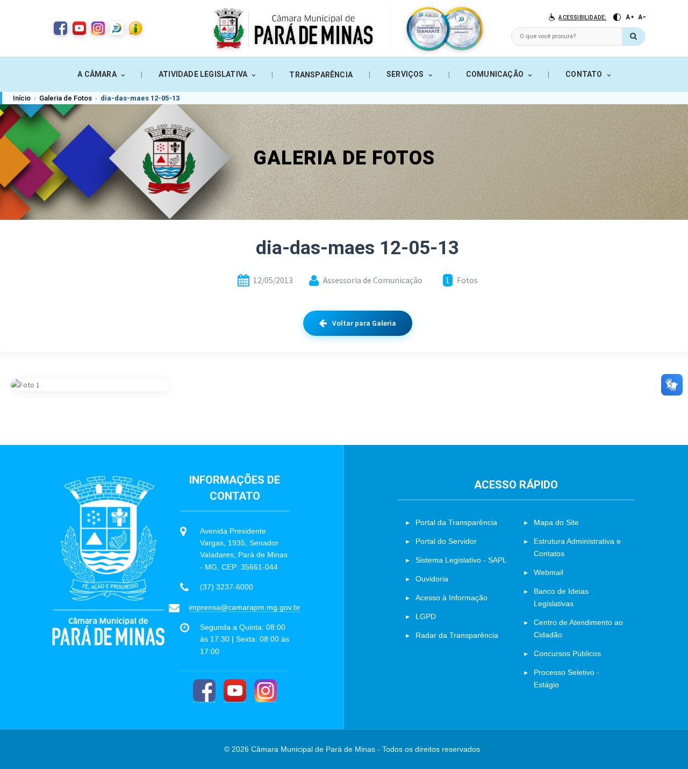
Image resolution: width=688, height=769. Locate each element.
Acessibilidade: (582, 17)
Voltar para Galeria (364, 323)
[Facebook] (204, 690)
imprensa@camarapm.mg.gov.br (244, 607)
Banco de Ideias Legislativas (561, 597)
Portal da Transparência (456, 522)
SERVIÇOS (405, 74)
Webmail (548, 572)
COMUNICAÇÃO (495, 74)
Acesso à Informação (451, 597)
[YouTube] (235, 690)
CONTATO (583, 74)
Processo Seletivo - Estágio (566, 678)
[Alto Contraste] (617, 17)
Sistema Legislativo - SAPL (461, 560)
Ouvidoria (431, 578)
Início (22, 98)
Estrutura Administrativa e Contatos (577, 547)
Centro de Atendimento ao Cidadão (578, 628)
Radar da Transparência (456, 635)
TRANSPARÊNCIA (321, 74)
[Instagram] (265, 690)
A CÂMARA (97, 74)
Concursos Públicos (567, 653)
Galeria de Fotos (65, 98)
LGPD (425, 616)
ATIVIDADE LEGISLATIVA (203, 74)
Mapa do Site (556, 522)
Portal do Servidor (446, 541)
